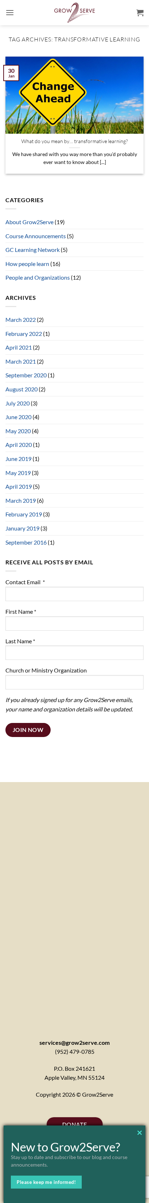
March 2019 (20, 500)
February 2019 (23, 514)
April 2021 (18, 347)
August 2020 (21, 389)
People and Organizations (37, 277)
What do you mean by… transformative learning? (74, 141)
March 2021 (20, 361)
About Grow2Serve (29, 221)
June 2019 (18, 458)
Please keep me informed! (46, 1182)
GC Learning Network (32, 249)
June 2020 (18, 416)
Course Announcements (35, 235)
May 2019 (18, 472)
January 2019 (22, 528)
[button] (9, 12)
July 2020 (17, 403)
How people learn (27, 263)
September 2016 (26, 542)
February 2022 (23, 333)
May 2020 (18, 430)
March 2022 (20, 319)
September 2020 (26, 375)
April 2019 (18, 486)
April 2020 (18, 444)
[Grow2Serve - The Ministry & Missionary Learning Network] (74, 12)
